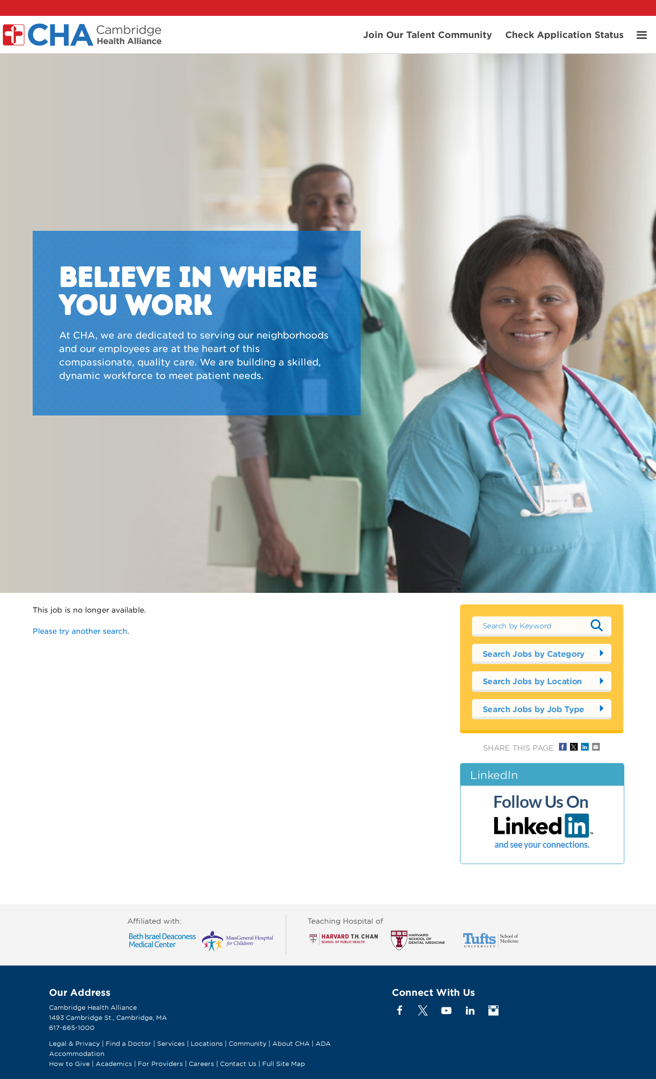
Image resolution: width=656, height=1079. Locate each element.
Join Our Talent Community (427, 34)
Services (172, 1043)
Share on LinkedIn (585, 747)
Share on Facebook (563, 747)
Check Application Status (564, 34)
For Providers (160, 1063)
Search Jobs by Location (532, 681)
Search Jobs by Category (533, 653)
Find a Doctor (128, 1043)
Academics (114, 1063)
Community (248, 1043)
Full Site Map (283, 1063)
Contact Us (238, 1063)
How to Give (69, 1063)
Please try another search (80, 630)
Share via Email (596, 747)
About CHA (291, 1043)
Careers (201, 1063)
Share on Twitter (574, 747)
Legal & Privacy (74, 1043)
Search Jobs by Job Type (533, 709)
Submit (597, 625)
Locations (207, 1043)
